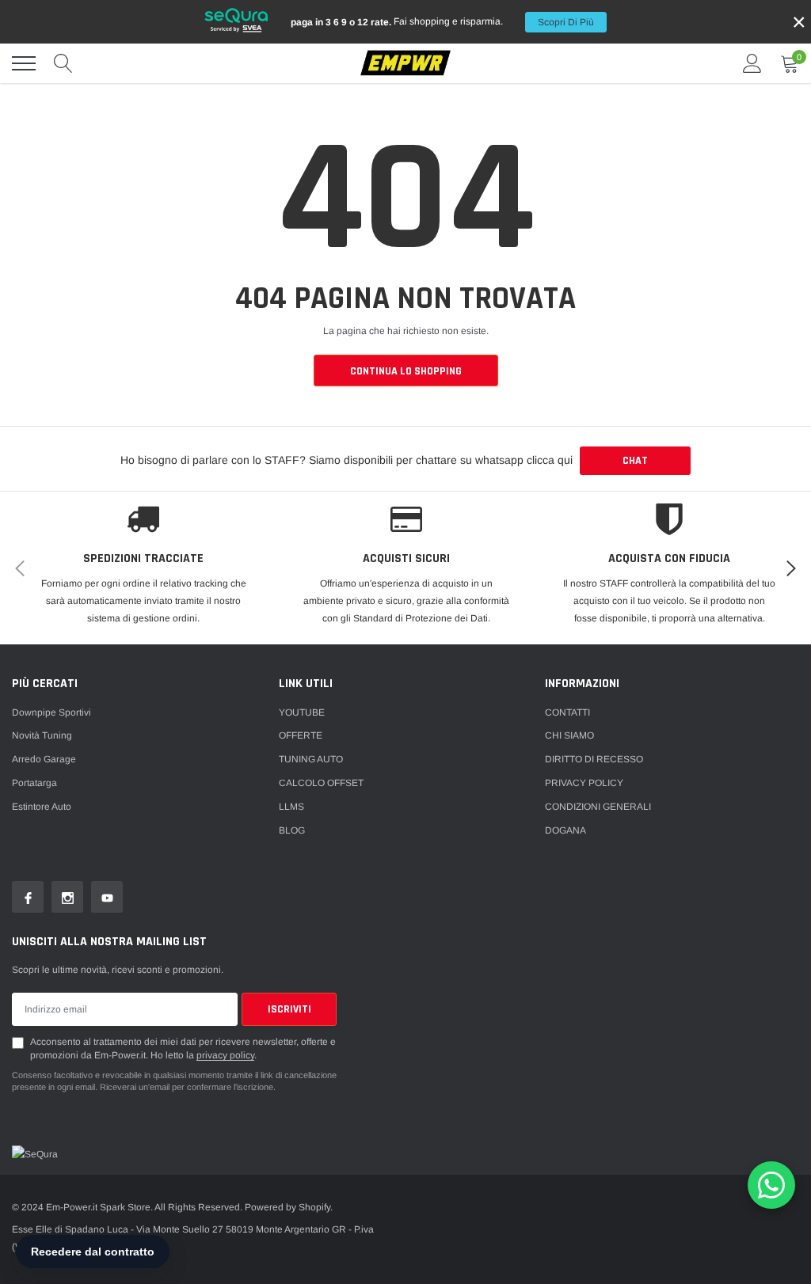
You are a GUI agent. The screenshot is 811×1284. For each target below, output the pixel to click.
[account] (752, 63)
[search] (63, 63)
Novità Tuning (42, 735)
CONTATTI (567, 712)
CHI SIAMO (569, 735)
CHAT (635, 461)
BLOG (292, 830)
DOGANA (565, 830)
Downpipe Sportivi (51, 712)
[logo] (405, 63)
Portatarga (34, 782)
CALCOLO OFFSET (321, 782)
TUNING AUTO (311, 759)
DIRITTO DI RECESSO (594, 759)
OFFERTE (300, 735)
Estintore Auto (41, 806)
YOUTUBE (302, 712)
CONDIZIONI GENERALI (598, 806)
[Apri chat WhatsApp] (771, 1185)
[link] (28, 897)
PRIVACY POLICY (584, 782)
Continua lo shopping (406, 371)
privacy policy (225, 1055)
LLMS (291, 806)
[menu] (24, 63)
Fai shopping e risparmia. (442, 22)
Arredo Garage (44, 759)
